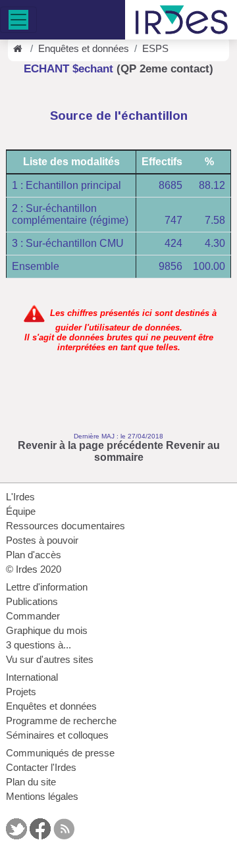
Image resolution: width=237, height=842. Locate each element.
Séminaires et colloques (57, 735)
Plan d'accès (33, 555)
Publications (32, 601)
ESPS (155, 48)
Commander (33, 616)
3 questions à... (38, 645)
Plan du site (31, 782)
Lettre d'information (47, 587)
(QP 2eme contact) (165, 68)
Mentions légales (42, 796)
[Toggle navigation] (18, 20)
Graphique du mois (47, 630)
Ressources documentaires (65, 526)
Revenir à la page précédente (90, 445)
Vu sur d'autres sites (49, 659)
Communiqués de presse (60, 753)
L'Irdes (20, 497)
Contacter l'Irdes (41, 767)
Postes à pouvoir (42, 540)
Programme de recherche (61, 721)
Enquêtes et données (83, 48)
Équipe (21, 511)
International (32, 677)
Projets (21, 692)
